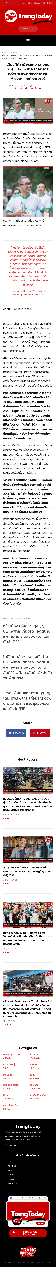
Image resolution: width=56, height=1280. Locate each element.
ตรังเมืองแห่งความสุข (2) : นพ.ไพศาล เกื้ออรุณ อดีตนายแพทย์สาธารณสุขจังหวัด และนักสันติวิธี (26, 634)
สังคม (31, 88)
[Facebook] (6, 3)
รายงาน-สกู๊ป (23, 88)
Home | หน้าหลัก (8, 52)
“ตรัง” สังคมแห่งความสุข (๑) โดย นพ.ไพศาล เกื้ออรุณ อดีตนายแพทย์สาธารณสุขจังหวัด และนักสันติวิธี (27, 701)
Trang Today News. (43, 1262)
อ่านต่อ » (7, 818)
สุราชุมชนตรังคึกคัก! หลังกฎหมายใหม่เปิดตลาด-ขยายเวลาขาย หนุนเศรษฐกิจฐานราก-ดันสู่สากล (28, 871)
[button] (28, 29)
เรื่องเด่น (37, 88)
